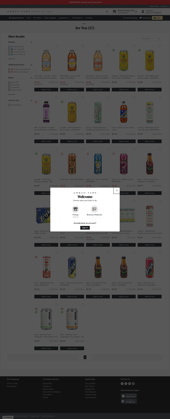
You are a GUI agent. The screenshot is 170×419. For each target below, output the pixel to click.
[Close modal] (117, 190)
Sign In (85, 228)
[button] (75, 211)
